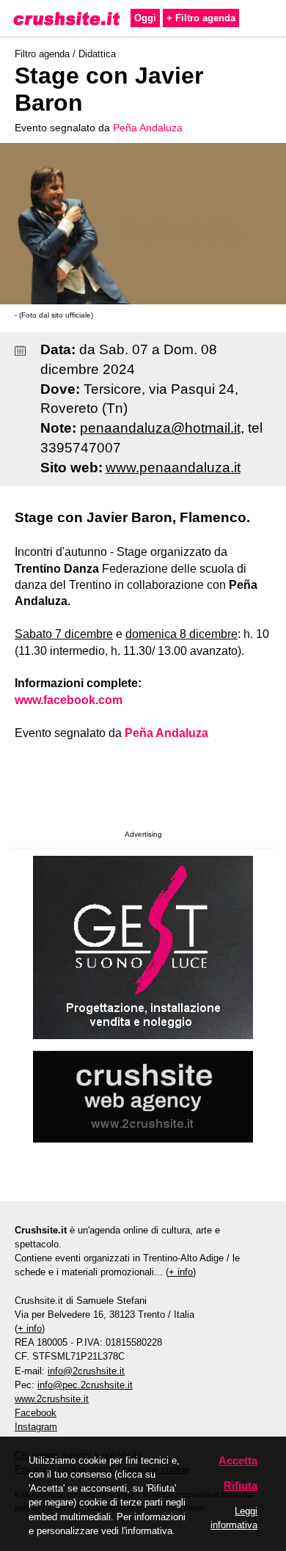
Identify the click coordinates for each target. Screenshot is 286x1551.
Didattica (97, 53)
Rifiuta (240, 1485)
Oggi (145, 17)
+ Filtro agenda (200, 17)
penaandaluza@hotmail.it (160, 428)
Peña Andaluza (148, 127)
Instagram (36, 1426)
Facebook (35, 1412)
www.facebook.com (68, 700)
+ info (181, 1271)
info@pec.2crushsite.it (85, 1384)
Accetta (238, 1460)
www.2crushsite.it (52, 1398)
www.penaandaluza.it (173, 467)
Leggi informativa (233, 1518)
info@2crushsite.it (86, 1370)
